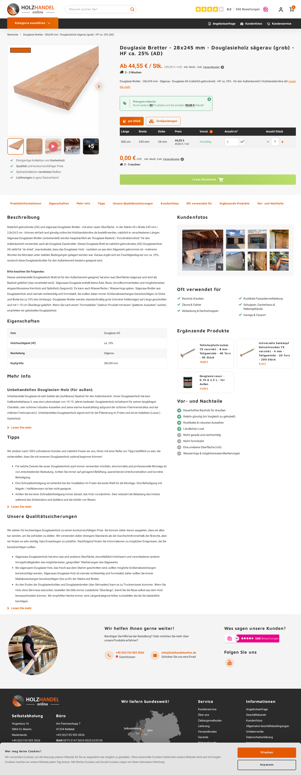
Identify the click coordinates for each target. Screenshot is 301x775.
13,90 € (204, 389)
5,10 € (262, 364)
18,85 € (204, 362)
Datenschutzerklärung (259, 737)
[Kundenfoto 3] (257, 239)
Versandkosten (207, 732)
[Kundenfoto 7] (279, 261)
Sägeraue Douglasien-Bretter (24, 238)
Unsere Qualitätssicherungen (133, 203)
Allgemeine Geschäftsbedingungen (267, 726)
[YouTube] (229, 662)
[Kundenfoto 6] (257, 261)
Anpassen (267, 765)
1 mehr (282, 142)
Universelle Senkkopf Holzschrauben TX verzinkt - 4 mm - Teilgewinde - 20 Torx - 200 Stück (274, 351)
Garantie (203, 737)
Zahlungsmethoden (210, 721)
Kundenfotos (253, 24)
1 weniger (268, 142)
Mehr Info (83, 203)
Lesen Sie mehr (21, 428)
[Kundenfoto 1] (202, 250)
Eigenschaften (59, 203)
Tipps (101, 203)
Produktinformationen (25, 203)
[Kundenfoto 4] (279, 239)
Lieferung (204, 726)
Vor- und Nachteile (270, 203)
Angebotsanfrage (224, 24)
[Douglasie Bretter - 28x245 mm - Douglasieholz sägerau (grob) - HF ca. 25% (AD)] (53, 90)
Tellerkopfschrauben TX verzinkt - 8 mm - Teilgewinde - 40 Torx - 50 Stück (215, 351)
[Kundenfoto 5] (235, 261)
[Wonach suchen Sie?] (132, 9)
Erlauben (267, 752)
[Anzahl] (275, 141)
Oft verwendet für (199, 203)
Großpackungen (166, 121)
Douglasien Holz (74, 249)
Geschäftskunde (256, 715)
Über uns (203, 715)
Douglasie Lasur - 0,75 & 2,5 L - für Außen (212, 380)
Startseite (12, 34)
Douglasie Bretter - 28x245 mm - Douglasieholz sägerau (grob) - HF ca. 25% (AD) (68, 34)
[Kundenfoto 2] (235, 239)
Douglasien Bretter (69, 227)
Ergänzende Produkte (235, 203)
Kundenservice (281, 24)
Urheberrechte (255, 732)
